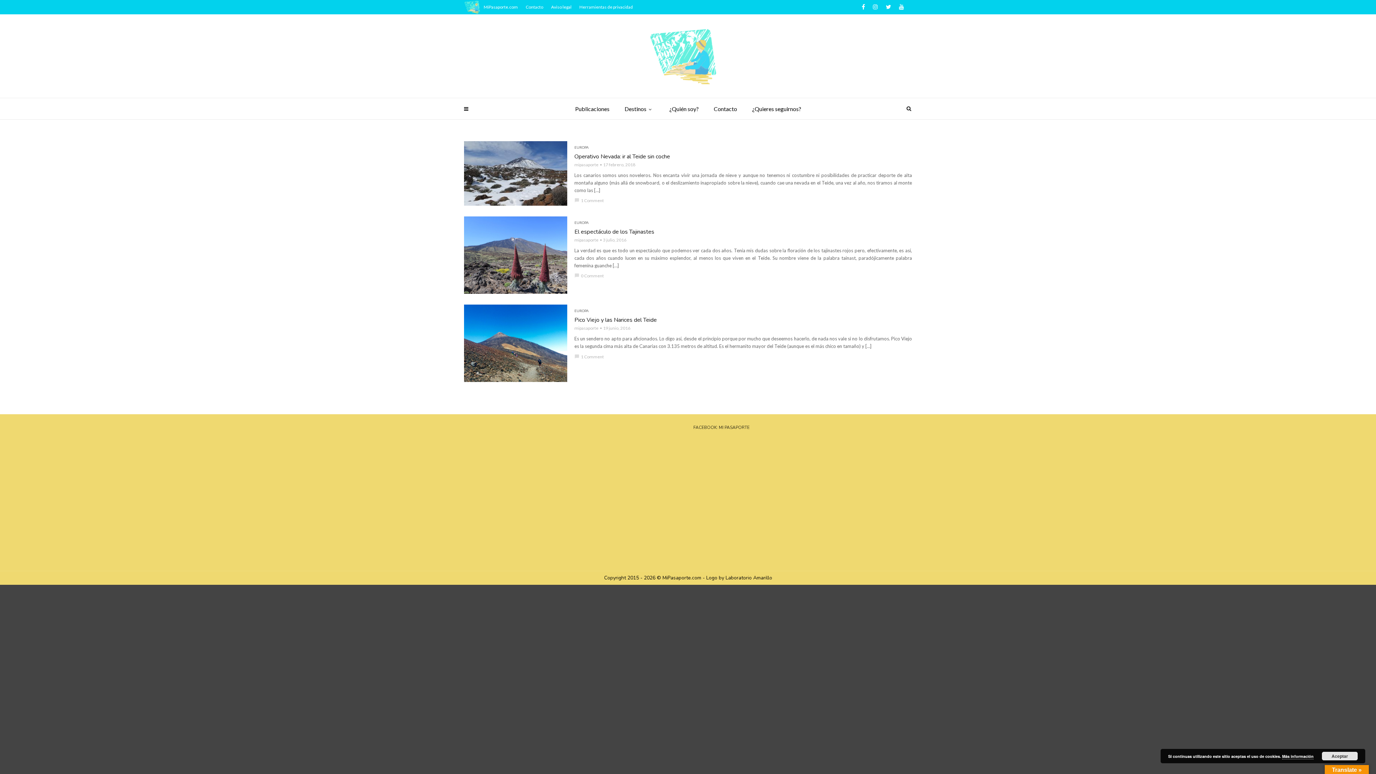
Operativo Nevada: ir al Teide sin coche (622, 156)
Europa (581, 147)
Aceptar (1340, 756)
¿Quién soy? (684, 108)
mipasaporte (586, 164)
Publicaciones (592, 108)
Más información (1298, 756)
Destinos (635, 108)
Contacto (725, 108)
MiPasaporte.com (501, 7)
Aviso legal (561, 7)
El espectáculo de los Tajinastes (614, 231)
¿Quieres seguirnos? (776, 108)
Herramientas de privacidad (606, 7)
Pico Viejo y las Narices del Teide (615, 320)
